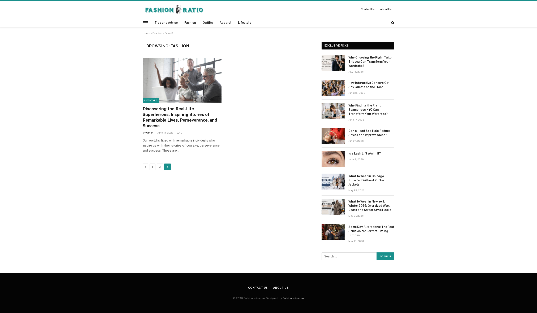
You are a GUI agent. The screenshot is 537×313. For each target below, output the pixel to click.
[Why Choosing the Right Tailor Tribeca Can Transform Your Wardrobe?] (333, 63)
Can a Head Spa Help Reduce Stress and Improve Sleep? (369, 133)
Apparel (225, 22)
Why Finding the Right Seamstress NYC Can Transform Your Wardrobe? (368, 110)
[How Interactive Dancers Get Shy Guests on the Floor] (333, 88)
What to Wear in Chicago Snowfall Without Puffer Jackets (366, 180)
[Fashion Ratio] (174, 9)
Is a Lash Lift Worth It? (364, 153)
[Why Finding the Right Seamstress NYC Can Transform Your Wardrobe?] (333, 111)
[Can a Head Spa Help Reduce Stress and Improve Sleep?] (333, 136)
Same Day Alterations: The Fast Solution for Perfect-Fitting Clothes (371, 231)
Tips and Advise (166, 22)
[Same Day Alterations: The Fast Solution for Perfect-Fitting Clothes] (333, 232)
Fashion (190, 22)
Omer (149, 132)
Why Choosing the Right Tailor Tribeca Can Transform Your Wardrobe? (370, 62)
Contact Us (368, 9)
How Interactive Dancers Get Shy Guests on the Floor (369, 85)
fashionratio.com (293, 298)
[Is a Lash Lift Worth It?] (333, 159)
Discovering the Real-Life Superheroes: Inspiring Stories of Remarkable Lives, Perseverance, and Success (180, 117)
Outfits (208, 22)
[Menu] (145, 22)
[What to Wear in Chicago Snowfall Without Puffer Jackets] (333, 182)
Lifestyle (244, 22)
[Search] (392, 22)
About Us (386, 9)
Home (146, 33)
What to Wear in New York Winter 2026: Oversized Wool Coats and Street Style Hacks (369, 206)
